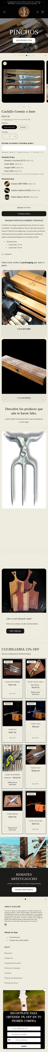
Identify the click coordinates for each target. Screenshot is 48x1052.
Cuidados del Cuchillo (12, 963)
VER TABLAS (15, 631)
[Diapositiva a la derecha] (28, 106)
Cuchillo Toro (12, 729)
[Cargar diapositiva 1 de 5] (18, 55)
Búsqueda (8, 953)
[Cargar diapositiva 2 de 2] (25, 899)
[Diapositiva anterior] (14, 55)
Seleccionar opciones (35, 693)
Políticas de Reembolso (13, 978)
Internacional (9, 127)
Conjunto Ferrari (36, 768)
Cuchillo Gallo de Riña (35, 821)
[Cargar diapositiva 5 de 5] (29, 55)
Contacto (7, 973)
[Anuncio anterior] (4, 2)
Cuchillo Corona (35, 724)
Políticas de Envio (11, 983)
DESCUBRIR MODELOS (24, 43)
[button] (4, 12)
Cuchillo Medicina (12, 814)
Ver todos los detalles (35, 560)
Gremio (23, 127)
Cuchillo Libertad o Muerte (36, 682)
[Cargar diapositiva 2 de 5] (21, 55)
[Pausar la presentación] (45, 55)
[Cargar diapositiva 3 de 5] (24, 55)
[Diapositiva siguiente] (33, 55)
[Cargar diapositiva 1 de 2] (22, 899)
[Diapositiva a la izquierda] (19, 106)
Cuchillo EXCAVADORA (12, 682)
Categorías (8, 958)
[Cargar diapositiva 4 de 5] (26, 55)
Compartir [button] (8, 254)
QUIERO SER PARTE (24, 890)
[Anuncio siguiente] (43, 2)
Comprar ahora (24, 551)
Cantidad (5, 132)
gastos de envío (8, 119)
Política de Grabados (12, 968)
